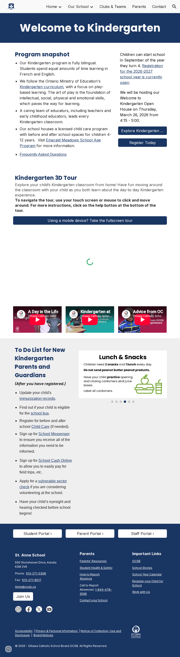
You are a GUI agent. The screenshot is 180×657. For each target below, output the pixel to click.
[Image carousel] (123, 376)
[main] (90, 28)
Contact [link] (159, 6)
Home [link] (51, 6)
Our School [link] (78, 6)
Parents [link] (139, 6)
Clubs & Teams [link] (113, 6)
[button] (174, 6)
